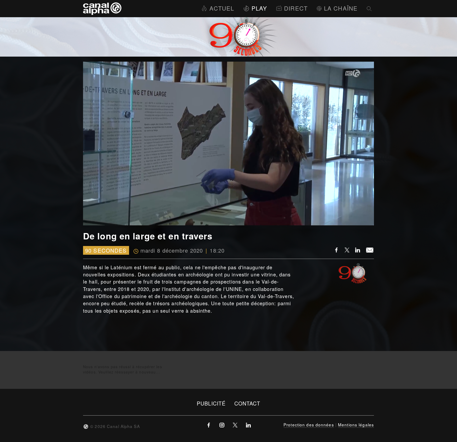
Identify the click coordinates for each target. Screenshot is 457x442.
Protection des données (309, 424)
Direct (296, 8)
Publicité (211, 403)
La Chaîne (341, 8)
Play (259, 8)
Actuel (221, 8)
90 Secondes (106, 250)
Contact (247, 403)
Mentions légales (356, 424)
